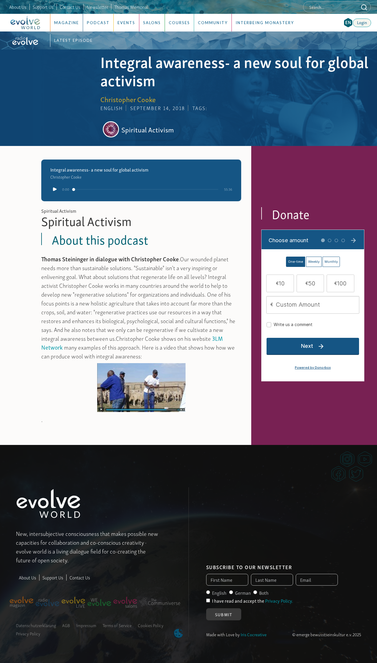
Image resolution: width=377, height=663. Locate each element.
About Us (18, 7)
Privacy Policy (28, 633)
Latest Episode (73, 40)
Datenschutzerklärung (36, 625)
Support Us (43, 7)
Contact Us (70, 7)
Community (213, 22)
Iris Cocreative (254, 634)
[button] (348, 22)
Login (362, 22)
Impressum (86, 625)
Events (126, 22)
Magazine (66, 22)
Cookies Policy (150, 625)
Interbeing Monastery (265, 22)
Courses (179, 22)
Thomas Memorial (131, 7)
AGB (66, 625)
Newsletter (97, 7)
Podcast (98, 22)
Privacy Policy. (279, 600)
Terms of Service (117, 625)
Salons (152, 22)
